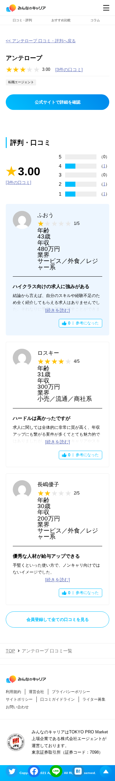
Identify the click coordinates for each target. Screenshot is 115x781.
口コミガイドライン (57, 699)
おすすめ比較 (61, 20)
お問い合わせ (17, 707)
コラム (95, 20)
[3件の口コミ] (69, 69)
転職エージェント (21, 82)
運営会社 (36, 692)
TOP (10, 651)
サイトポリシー (19, 699)
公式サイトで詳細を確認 (57, 102)
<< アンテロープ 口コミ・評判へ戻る (41, 40)
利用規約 (13, 692)
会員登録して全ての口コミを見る (58, 619)
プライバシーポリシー (71, 692)
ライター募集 (93, 699)
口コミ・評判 (22, 20)
